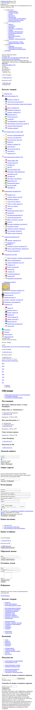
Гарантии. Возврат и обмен (16, 20)
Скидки (10, 14)
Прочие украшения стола (15, 262)
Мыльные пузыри (10, 282)
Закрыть (3, 581)
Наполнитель (11, 321)
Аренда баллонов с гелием (15, 42)
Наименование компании (8, 496)
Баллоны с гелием (13, 99)
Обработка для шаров (14, 110)
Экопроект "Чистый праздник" (17, 39)
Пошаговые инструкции (15, 47)
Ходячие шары (12, 163)
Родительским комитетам (15, 33)
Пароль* (3, 491)
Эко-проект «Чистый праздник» (14, 672)
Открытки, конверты (17, 290)
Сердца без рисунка (13, 149)
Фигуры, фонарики (13, 251)
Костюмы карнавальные (14, 215)
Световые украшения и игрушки (17, 224)
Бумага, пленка (12, 312)
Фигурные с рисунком (14, 178)
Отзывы (10, 30)
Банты (10, 308)
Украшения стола (10, 254)
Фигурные (10, 151)
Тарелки (10, 276)
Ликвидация (8, 336)
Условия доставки (13, 12)
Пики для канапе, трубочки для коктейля (19, 258)
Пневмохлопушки (10, 297)
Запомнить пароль (6, 461)
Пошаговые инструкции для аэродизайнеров (17, 394)
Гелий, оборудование (11, 96)
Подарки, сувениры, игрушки (13, 300)
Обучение (21, 346)
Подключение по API (14, 21)
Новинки (8, 93)
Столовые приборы (13, 274)
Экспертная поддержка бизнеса (17, 49)
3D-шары (11, 176)
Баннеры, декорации (14, 240)
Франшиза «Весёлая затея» (12, 666)
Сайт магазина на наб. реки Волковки (15, 58)
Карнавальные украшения (12, 191)
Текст (2, 578)
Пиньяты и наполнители (12, 292)
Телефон (3, 558)
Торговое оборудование (14, 126)
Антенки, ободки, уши (14, 197)
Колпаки (10, 213)
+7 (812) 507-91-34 (7, 414)
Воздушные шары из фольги (13, 157)
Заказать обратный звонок (7, 547)
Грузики (10, 119)
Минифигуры (12, 174)
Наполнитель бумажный (15, 324)
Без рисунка (11, 185)
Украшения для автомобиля (12, 302)
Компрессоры (12, 114)
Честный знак (12, 17)
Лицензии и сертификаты (15, 28)
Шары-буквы (12, 181)
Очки (9, 222)
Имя (2, 556)
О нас (12, 346)
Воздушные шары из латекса (13, 131)
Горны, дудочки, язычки (14, 204)
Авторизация (10, 481)
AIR (9, 167)
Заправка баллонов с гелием (16, 43)
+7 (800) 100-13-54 (7, 447)
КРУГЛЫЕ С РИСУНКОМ (16, 172)
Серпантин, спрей (12, 226)
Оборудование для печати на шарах (18, 123)
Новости (10, 24)
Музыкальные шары (13, 183)
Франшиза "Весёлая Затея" (15, 31)
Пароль (3, 457)
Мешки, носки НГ (12, 319)
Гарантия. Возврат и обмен (12, 651)
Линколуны (11, 153)
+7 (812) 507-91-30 (7, 426)
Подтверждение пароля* (7, 493)
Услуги (16, 346)
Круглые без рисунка (14, 140)
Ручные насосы (12, 117)
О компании (11, 26)
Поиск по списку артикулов (9, 360)
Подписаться (21, 678)
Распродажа (8, 334)
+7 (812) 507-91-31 (7, 441)
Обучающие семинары (11, 396)
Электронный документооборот (17, 18)
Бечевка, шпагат (12, 310)
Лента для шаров (13, 108)
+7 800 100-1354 (6, 83)
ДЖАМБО (11, 187)
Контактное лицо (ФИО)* (8, 494)
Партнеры (11, 27)
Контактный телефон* (7, 498)
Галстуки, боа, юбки (13, 201)
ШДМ (10, 142)
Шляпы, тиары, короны (14, 233)
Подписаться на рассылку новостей (12, 514)
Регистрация (9, 464)
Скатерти (10, 269)
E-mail (2, 456)
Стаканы (11, 271)
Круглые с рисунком (14, 137)
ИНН (2, 499)
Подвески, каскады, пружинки (17, 246)
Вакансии (11, 37)
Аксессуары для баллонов (15, 102)
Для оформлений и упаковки (16, 121)
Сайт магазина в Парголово (18, 57)
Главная (7, 385)
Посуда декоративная (14, 260)
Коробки (10, 315)
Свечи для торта (13, 267)
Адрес (2, 501)
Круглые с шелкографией (15, 135)
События (6, 332)
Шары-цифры (12, 160)
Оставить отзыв (5, 580)
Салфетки (11, 265)
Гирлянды (11, 242)
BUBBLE (10, 165)
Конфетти (11, 195)
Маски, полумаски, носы (15, 219)
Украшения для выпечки (14, 278)
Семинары (11, 46)
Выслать (3, 481)
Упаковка (8, 304)
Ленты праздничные (14, 217)
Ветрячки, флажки (13, 199)
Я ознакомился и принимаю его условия (17, 511)
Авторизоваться (5, 595)
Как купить (11, 15)
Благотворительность (14, 36)
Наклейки (9, 244)
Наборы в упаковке (13, 144)
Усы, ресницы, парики (14, 231)
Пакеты (10, 326)
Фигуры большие (13, 169)
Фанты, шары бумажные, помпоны (17, 248)
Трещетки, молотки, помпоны (16, 228)
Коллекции (7, 329)
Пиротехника (8, 295)
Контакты (8, 50)
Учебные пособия (12, 128)
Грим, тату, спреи (12, 206)
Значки (9, 208)
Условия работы (12, 11)
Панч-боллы (11, 146)
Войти (2, 464)
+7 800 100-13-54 (6, 357)
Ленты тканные (12, 317)
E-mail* (3, 489)
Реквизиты (11, 34)
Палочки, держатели (13, 112)
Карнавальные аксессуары (15, 210)
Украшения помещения (11, 237)
